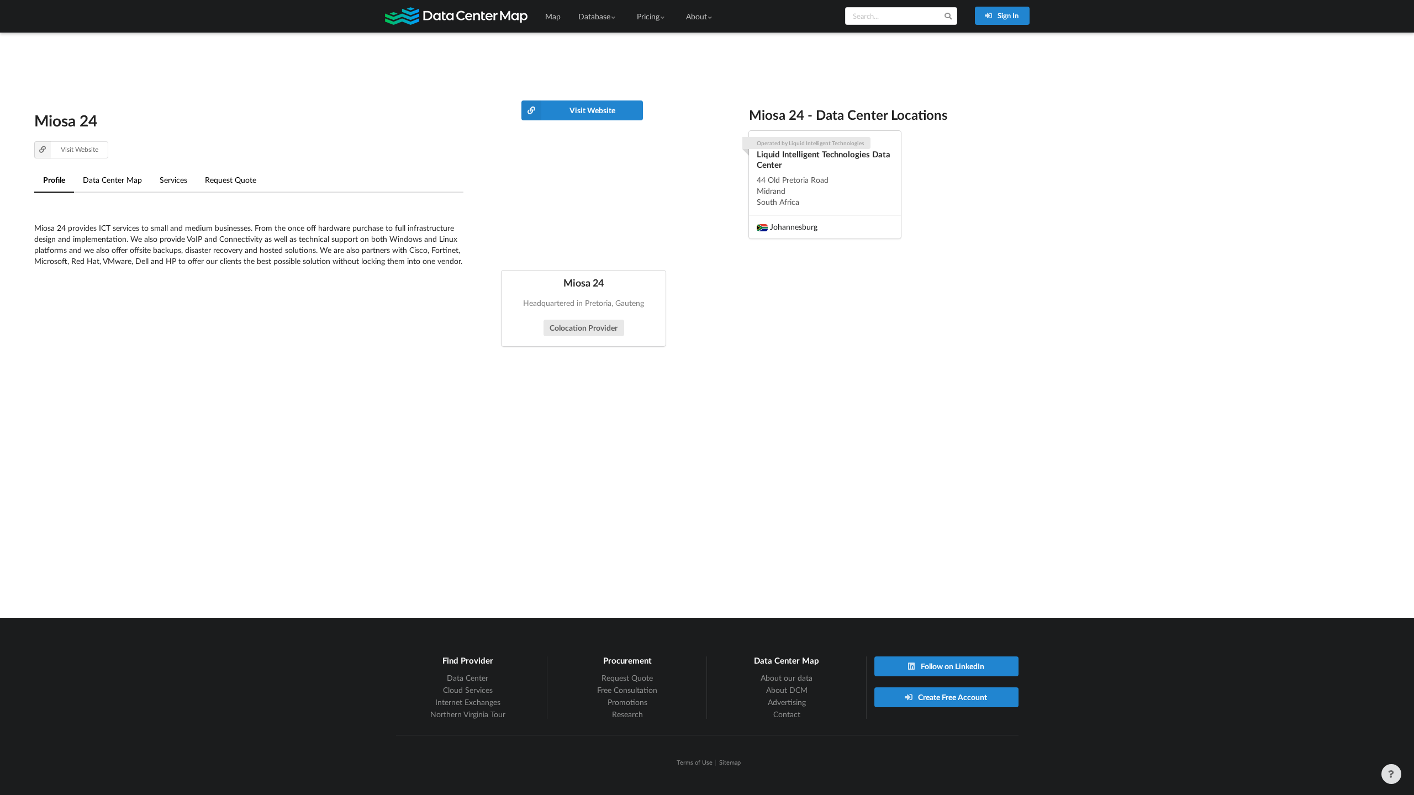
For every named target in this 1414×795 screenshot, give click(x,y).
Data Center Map (112, 179)
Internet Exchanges (467, 702)
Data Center (467, 677)
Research (627, 714)
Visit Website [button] (79, 149)
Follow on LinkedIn (951, 666)
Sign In (1007, 15)
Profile (54, 179)
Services (173, 179)
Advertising (787, 702)
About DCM (787, 690)
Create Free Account (951, 697)
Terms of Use (695, 762)
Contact (786, 714)
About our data (786, 677)
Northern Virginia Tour (467, 714)
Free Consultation (627, 690)
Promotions (627, 702)
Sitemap (730, 762)
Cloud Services (468, 690)
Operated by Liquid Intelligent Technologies (810, 143)
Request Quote (230, 179)
